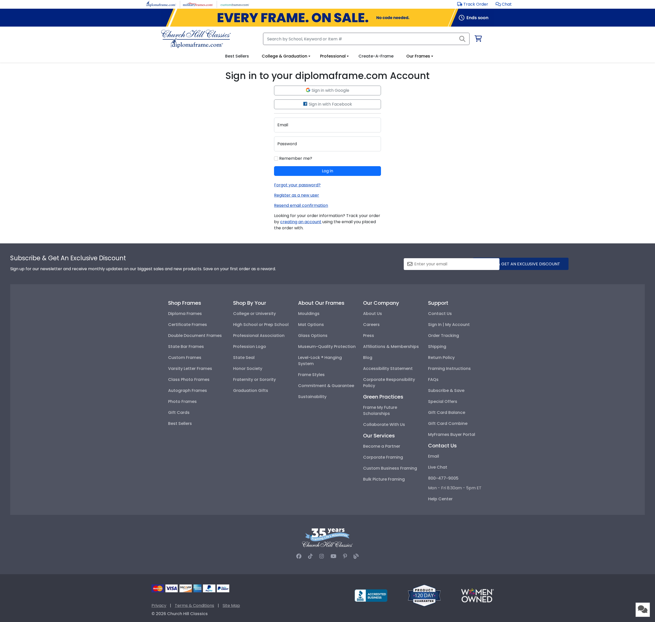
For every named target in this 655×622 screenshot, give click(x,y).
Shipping (437, 346)
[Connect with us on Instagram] (321, 556)
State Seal (244, 357)
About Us (372, 313)
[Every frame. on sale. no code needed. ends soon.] (327, 18)
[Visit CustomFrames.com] (234, 4)
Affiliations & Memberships (391, 346)
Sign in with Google (330, 90)
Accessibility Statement (388, 368)
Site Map (231, 605)
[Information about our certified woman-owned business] (477, 595)
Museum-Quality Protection (327, 346)
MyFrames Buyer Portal (451, 434)
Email (433, 456)
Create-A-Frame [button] (376, 56)
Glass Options (313, 335)
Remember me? (295, 158)
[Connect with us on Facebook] (298, 556)
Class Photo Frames (189, 379)
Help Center (440, 499)
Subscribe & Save (446, 390)
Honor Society (247, 368)
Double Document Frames (195, 335)
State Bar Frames (186, 346)
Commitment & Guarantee (326, 386)
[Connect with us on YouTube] (333, 556)
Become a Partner (381, 446)
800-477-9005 (443, 478)
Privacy (158, 605)
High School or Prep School (261, 324)
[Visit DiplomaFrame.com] (161, 4)
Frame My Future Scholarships (380, 410)
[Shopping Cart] (478, 39)
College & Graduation (284, 56)
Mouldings (309, 313)
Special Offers (442, 401)
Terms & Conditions (194, 605)
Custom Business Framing (390, 468)
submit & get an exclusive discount (520, 264)
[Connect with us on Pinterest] (345, 556)
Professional (333, 56)
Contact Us (440, 313)
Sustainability (312, 397)
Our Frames (418, 56)
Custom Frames (184, 357)
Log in (327, 171)
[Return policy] (424, 595)
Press (368, 335)
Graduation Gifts (250, 390)
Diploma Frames (185, 313)
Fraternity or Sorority (254, 379)
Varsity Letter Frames (190, 368)
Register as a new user (296, 195)
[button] (504, 4)
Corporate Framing (383, 457)
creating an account (300, 222)
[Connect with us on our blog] (356, 556)
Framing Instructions (449, 368)
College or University (254, 313)
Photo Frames (182, 401)
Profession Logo (249, 346)
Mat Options (311, 324)
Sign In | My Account (449, 324)
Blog (367, 357)
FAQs (433, 379)
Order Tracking (443, 335)
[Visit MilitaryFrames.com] (198, 4)
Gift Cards (179, 412)
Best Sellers (180, 423)
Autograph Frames (187, 390)
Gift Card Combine (447, 423)
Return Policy (441, 357)
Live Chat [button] (437, 467)
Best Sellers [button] (237, 56)
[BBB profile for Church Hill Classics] (371, 595)
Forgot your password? (297, 185)
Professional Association (259, 335)
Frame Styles (311, 375)
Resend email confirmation (301, 205)
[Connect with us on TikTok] (310, 556)
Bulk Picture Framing (384, 479)
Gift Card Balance (446, 412)
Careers (371, 324)
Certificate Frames (187, 324)
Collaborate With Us (384, 424)
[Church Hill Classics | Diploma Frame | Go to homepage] (196, 39)
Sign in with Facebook (330, 104)
